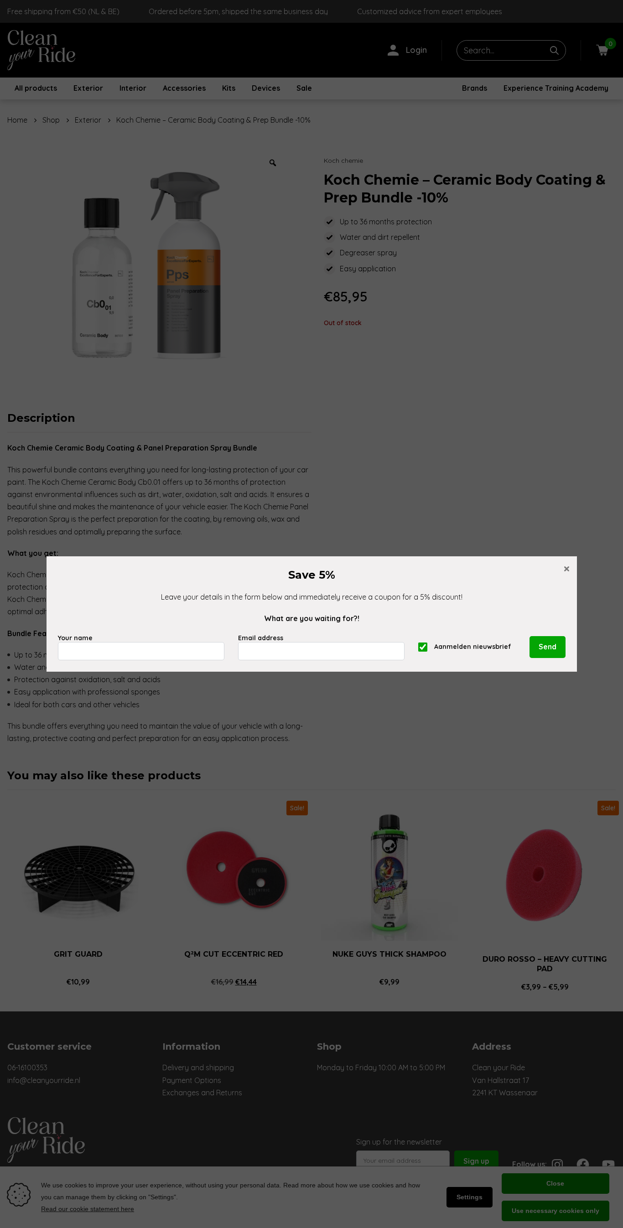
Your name (75, 638)
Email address (260, 638)
